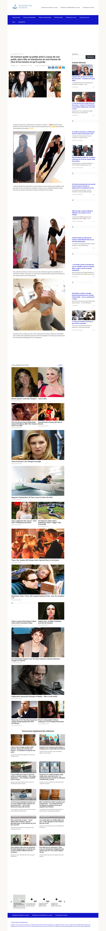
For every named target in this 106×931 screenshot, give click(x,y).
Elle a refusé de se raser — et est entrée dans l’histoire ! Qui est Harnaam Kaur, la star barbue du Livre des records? (23, 822)
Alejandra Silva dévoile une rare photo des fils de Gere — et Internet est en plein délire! (83, 78)
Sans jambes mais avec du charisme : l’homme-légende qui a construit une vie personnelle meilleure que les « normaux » (23, 849)
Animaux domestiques (29, 17)
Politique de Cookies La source (49, 7)
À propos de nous (84, 17)
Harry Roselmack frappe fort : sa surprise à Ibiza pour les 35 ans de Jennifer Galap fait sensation (83, 159)
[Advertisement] (53, 38)
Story (13, 22)
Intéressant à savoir (71, 17)
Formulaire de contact (88, 7)
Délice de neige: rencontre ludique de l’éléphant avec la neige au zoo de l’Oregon (82, 212)
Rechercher (75, 54)
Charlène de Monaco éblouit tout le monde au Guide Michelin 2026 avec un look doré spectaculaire (83, 239)
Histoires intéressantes (45, 17)
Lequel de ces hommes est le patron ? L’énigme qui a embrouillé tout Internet (52, 748)
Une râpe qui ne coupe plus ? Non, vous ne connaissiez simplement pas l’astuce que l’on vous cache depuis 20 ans (51, 849)
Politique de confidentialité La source (70, 7)
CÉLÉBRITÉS (21, 22)
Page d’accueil (16, 17)
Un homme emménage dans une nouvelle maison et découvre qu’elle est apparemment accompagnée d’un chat (83, 186)
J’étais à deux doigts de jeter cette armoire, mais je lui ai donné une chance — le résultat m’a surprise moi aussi (23, 749)
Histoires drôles (58, 17)
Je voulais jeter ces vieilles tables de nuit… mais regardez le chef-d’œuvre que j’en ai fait (51, 821)
